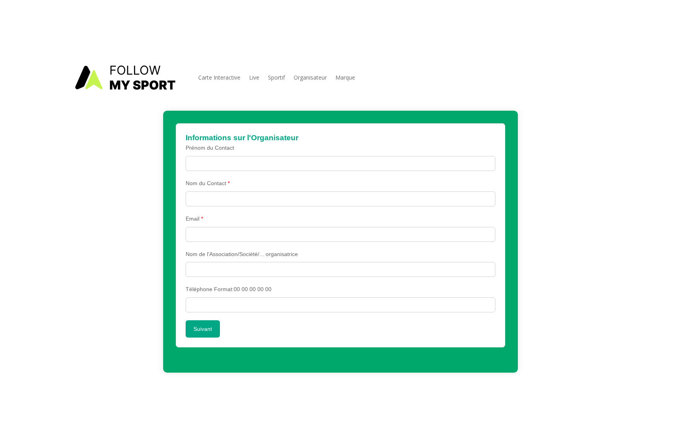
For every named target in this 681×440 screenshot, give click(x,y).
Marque (345, 77)
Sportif (276, 77)
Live (254, 77)
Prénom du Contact (210, 148)
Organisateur (310, 77)
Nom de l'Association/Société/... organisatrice (242, 254)
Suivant (203, 329)
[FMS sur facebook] (596, 28)
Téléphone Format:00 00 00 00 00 (229, 289)
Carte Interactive (219, 77)
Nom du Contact (208, 183)
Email (194, 218)
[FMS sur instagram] (609, 28)
